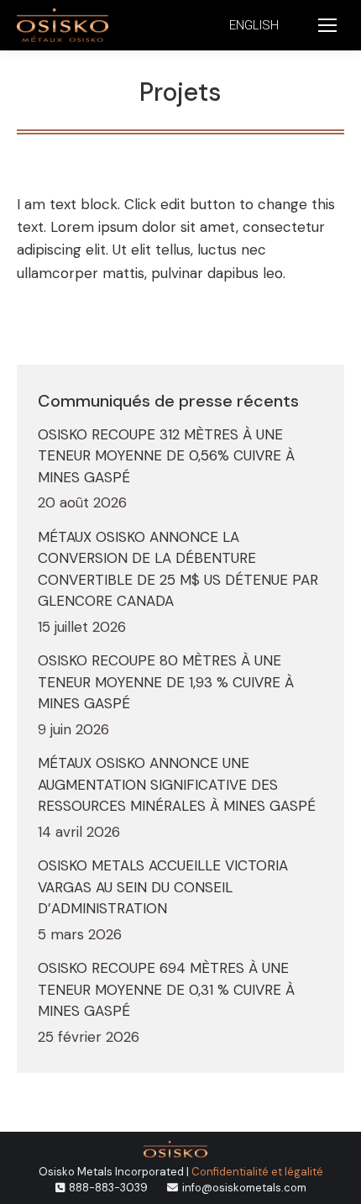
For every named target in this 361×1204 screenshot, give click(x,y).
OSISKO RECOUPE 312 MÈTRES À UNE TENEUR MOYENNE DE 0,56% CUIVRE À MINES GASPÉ (166, 455)
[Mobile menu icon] (327, 25)
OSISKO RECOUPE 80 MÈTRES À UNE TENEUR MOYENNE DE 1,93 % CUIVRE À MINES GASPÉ (166, 681)
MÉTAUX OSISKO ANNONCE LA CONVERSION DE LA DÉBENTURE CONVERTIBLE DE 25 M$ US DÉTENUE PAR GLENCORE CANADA (178, 569)
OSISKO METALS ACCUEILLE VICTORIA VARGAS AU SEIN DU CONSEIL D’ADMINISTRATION (163, 886)
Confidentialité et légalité (257, 1172)
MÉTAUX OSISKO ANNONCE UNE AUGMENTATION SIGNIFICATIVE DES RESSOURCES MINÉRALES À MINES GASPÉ (177, 784)
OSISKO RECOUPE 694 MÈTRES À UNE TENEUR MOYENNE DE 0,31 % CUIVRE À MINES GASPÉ (166, 989)
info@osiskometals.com (244, 1187)
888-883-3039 (108, 1187)
